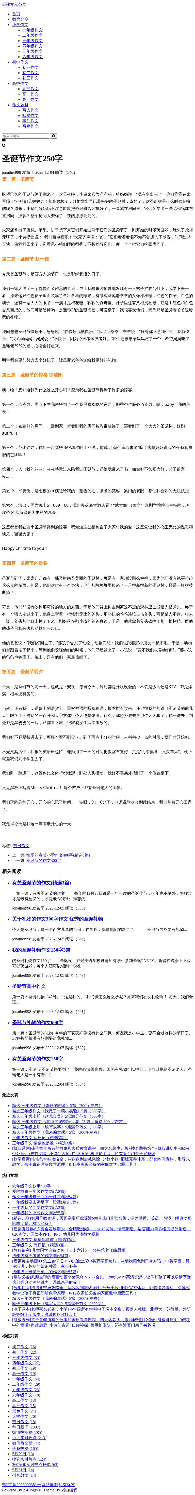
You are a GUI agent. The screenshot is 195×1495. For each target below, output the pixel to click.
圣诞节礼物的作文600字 (37, 1022)
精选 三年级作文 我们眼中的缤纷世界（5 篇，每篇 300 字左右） (69, 1121)
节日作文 (21, 846)
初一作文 (30, 67)
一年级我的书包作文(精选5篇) (39, 1213)
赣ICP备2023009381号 (21, 1485)
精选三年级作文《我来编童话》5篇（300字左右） (57, 1132)
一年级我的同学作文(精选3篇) (39, 1207)
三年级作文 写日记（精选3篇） (40, 1138)
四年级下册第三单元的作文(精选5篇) (45, 1272)
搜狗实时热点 (29, 1459)
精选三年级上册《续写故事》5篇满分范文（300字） (59, 1127)
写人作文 (30, 110)
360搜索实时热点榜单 (35, 1464)
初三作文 (30, 78)
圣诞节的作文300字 (43, 860)
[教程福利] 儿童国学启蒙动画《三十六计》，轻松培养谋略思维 (68, 1250)
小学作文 (20, 24)
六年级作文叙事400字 (31, 1186)
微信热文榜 (26, 1443)
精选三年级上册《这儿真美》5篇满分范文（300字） (59, 1116)
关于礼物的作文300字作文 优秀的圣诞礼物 (57, 919)
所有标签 (67, 1485)
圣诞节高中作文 (29, 986)
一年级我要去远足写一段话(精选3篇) (45, 1202)
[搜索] (53, 136)
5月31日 (23, 1470)
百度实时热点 (29, 1438)
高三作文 (30, 89)
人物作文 (24, 1416)
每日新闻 (26, 1427)
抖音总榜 (24, 1475)
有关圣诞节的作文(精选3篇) (41, 882)
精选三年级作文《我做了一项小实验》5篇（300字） (59, 1111)
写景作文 (30, 115)
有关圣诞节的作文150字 (37, 1058)
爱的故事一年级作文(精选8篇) (39, 1191)
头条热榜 (25, 1448)
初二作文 (30, 73)
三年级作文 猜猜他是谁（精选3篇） (44, 1143)
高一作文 (30, 94)
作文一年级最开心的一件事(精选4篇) (45, 1197)
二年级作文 (32, 35)
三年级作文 (32, 40)
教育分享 (20, 19)
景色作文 (24, 1411)
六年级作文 (32, 57)
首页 (16, 14)
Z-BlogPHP (32, 1490)
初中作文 (20, 62)
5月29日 (23, 1454)
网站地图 (50, 1485)
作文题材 (20, 105)
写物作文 (30, 126)
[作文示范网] (14, 4)
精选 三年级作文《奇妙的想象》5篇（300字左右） (57, 1105)
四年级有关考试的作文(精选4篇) (41, 1255)
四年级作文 (32, 46)
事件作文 (30, 121)
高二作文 (30, 99)
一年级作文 (32, 30)
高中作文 (20, 83)
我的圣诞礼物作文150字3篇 (41, 950)
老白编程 (69, 1490)
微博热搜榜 (27, 1432)
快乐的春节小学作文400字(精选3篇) (58, 855)
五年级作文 (32, 51)
